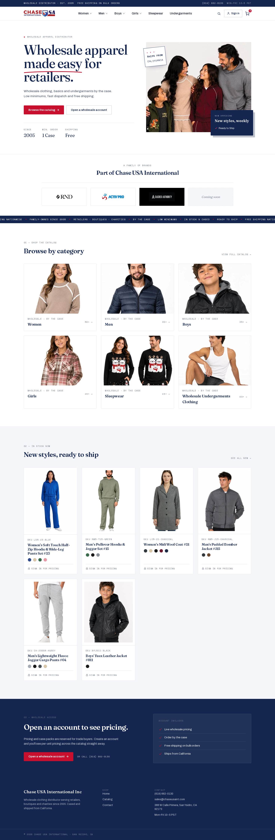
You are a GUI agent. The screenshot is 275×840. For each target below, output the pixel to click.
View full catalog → (236, 254)
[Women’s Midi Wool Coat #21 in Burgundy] (161, 551)
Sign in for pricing (45, 568)
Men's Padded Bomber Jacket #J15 (219, 546)
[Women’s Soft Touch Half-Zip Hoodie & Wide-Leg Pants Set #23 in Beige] (35, 560)
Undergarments (181, 13)
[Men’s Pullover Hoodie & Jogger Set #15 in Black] (93, 555)
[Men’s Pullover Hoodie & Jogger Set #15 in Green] (87, 555)
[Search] (219, 13)
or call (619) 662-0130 (93, 756)
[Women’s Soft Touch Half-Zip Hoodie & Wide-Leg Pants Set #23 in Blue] (29, 560)
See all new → (241, 458)
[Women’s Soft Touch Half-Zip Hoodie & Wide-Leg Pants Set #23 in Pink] (45, 560)
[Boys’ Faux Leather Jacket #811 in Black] (87, 666)
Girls (135, 13)
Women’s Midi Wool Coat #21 (166, 544)
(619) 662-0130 (212, 3)
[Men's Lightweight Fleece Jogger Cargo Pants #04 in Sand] (45, 666)
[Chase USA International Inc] (39, 13)
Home (106, 793)
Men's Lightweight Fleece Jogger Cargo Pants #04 (48, 658)
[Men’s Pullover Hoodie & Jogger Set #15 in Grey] (98, 555)
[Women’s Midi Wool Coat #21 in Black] (156, 551)
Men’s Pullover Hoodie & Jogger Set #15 (105, 546)
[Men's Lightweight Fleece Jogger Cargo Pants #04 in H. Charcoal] (40, 666)
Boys (118, 13)
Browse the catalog (43, 109)
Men (101, 13)
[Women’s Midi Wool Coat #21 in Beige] (151, 551)
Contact (108, 805)
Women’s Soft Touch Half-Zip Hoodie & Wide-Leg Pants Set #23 (49, 549)
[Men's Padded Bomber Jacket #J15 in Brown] (209, 555)
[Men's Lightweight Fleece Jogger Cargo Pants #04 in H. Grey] (29, 666)
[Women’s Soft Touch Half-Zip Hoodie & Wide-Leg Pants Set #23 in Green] (40, 560)
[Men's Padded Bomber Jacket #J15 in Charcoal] (203, 555)
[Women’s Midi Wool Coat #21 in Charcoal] (145, 551)
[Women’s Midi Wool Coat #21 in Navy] (166, 551)
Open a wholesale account (89, 109)
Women (83, 13)
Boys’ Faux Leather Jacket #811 (106, 658)
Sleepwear (155, 13)
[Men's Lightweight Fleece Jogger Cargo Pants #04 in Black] (35, 666)
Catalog (108, 799)
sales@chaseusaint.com (170, 799)
